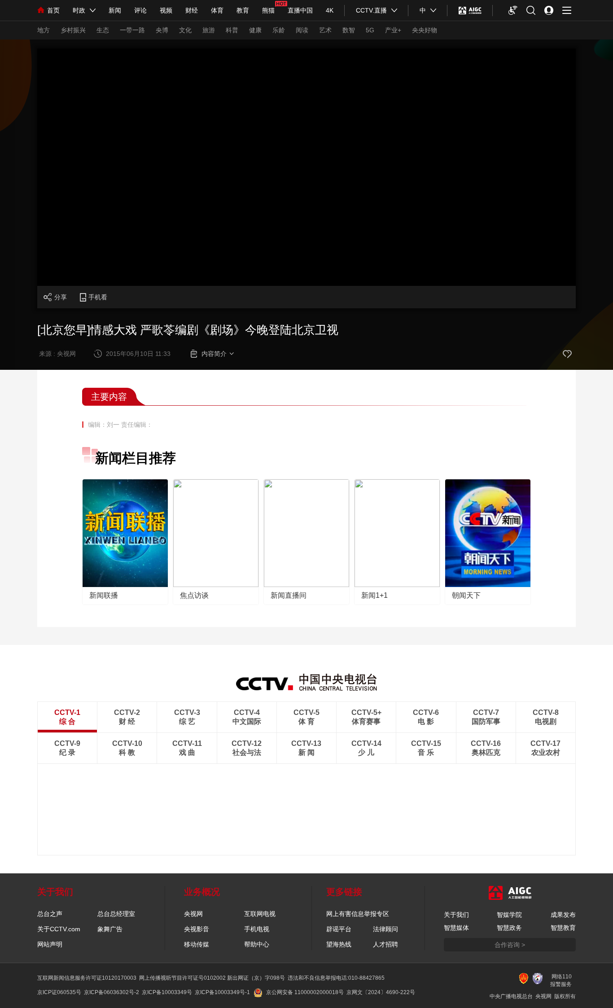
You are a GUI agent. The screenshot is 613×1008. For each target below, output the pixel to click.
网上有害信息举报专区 (357, 913)
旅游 (208, 30)
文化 (185, 30)
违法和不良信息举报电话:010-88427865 (336, 978)
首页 (53, 10)
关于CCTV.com (58, 929)
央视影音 (196, 929)
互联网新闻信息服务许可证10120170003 (86, 978)
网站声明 (49, 944)
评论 (140, 10)
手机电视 (256, 929)
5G (370, 30)
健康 (255, 30)
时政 (79, 10)
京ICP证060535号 (59, 992)
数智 (348, 30)
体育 (217, 10)
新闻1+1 (374, 595)
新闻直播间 (288, 595)
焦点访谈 (194, 595)
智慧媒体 (456, 927)
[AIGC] (470, 10)
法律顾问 (385, 929)
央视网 (193, 913)
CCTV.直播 (371, 10)
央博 (162, 30)
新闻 (115, 10)
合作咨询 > (510, 944)
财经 (191, 10)
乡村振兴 (73, 30)
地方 (43, 30)
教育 (242, 10)
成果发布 (563, 914)
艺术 (325, 30)
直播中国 (300, 10)
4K (329, 10)
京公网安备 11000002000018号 (305, 992)
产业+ (393, 30)
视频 (166, 10)
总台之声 (49, 913)
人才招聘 (385, 944)
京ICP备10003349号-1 (222, 992)
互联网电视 (260, 913)
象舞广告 (110, 929)
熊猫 (268, 10)
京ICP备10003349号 (167, 992)
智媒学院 (509, 914)
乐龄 (278, 30)
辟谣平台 (338, 929)
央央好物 (424, 30)
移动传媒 (196, 944)
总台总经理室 (116, 913)
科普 (232, 30)
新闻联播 (103, 595)
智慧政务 (509, 927)
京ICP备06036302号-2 (111, 992)
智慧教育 (563, 927)
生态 (102, 30)
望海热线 (338, 944)
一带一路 (132, 30)
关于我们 (456, 914)
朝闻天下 (466, 595)
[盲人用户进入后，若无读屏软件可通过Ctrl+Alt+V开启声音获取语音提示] (512, 10)
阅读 (302, 30)
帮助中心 (256, 944)
